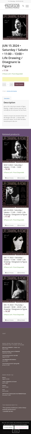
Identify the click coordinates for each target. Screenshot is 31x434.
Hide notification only (21, 427)
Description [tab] (6, 98)
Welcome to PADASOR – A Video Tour (11, 347)
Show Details (22, 178)
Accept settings (8, 427)
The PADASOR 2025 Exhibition (9, 359)
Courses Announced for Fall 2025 (10, 355)
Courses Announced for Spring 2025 (10, 363)
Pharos (4, 377)
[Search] (22, 6)
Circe (3, 389)
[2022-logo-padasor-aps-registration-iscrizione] (12, 6)
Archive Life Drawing (12, 91)
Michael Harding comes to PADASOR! (11, 351)
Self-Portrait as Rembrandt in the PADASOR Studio (14, 393)
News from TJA (7, 375)
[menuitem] (22, 6)
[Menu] (26, 6)
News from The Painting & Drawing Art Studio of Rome (13, 344)
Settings (16, 431)
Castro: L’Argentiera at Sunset (9, 381)
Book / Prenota (19, 84)
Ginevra (4, 385)
